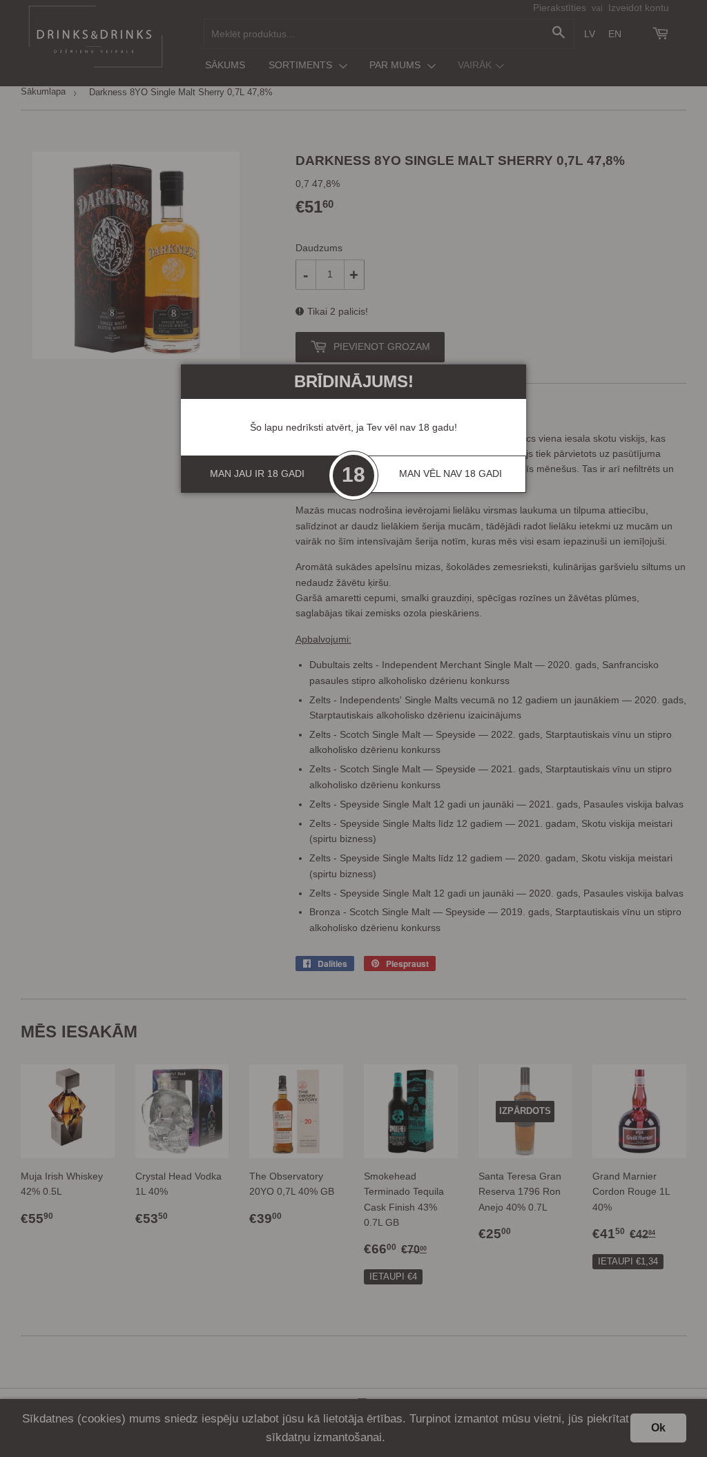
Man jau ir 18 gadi (257, 473)
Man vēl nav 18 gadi (450, 473)
